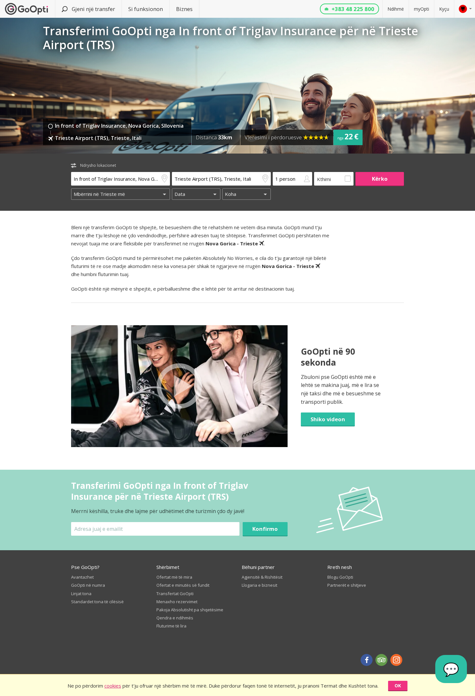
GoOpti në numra (88, 585)
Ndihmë (395, 9)
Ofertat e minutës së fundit (182, 585)
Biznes (184, 9)
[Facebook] (367, 660)
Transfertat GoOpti (175, 593)
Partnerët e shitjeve (346, 585)
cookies (112, 685)
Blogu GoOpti (340, 577)
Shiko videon (328, 419)
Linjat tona (81, 593)
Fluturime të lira (171, 626)
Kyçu (444, 9)
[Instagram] (396, 660)
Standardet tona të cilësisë (97, 602)
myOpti (421, 9)
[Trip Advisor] (381, 660)
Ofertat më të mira (174, 577)
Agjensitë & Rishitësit (262, 577)
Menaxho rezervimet (176, 602)
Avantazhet (82, 577)
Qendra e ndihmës (174, 618)
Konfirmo (265, 528)
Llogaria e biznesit (259, 585)
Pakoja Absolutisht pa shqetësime (189, 610)
